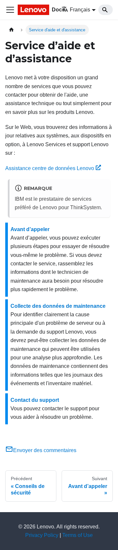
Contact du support (34, 400)
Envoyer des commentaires (44, 450)
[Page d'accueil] (11, 30)
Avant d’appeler (29, 229)
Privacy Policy (41, 535)
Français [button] (80, 9)
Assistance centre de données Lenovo (49, 168)
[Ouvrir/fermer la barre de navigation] (10, 10)
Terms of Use (77, 535)
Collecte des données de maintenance (58, 306)
